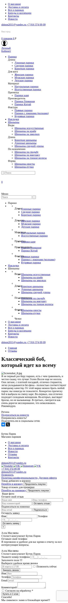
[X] (8, 424)
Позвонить (7, 474)
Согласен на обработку (19, 590)
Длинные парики (24, 62)
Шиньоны (13, 122)
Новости (13, 19)
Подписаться (40, 510)
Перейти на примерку (14, 490)
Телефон (6, 577)
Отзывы (12, 350)
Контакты (13, 16)
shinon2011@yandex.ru (14, 24)
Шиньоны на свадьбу (26, 152)
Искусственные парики (28, 89)
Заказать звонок (11, 570)
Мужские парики (24, 77)
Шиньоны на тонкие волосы (31, 158)
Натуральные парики (26, 86)
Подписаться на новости (15, 415)
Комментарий (9, 587)
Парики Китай (23, 104)
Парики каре (22, 95)
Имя (3, 573)
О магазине (14, 4)
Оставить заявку (11, 523)
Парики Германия (25, 101)
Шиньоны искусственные (29, 128)
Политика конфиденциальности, (20, 477)
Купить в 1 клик (10, 594)
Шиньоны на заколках (27, 134)
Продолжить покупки (35, 484)
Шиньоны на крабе (25, 131)
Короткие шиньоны (26, 140)
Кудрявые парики (24, 116)
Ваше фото (7, 493)
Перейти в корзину (12, 484)
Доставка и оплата (18, 7)
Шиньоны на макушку (27, 155)
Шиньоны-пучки (24, 166)
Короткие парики (24, 68)
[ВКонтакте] (3, 424)
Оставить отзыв (42, 503)
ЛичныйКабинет (6, 49)
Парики (12, 56)
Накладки (13, 119)
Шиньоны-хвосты (25, 163)
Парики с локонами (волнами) (32, 113)
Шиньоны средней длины (29, 146)
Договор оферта (48, 477)
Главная (12, 348)
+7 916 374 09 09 (36, 24)
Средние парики (24, 65)
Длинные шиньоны (25, 143)
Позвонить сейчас (46, 566)
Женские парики (24, 74)
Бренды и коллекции (19, 13)
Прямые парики (24, 110)
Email (4, 580)
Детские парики (24, 80)
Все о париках (16, 10)
